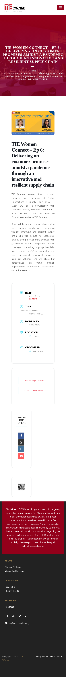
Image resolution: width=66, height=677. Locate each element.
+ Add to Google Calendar (33, 381)
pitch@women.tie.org (33, 546)
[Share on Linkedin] (21, 449)
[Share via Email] (21, 456)
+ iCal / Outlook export (34, 390)
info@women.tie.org (18, 623)
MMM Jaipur (56, 656)
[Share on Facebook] (21, 436)
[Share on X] (21, 442)
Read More (34, 324)
